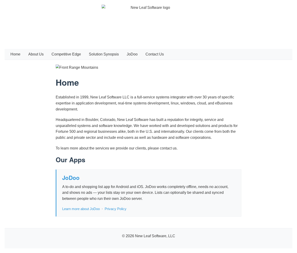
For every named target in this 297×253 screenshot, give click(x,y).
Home (15, 54)
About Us (36, 54)
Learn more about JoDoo (81, 209)
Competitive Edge (66, 54)
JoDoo (132, 54)
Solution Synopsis (104, 54)
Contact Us (154, 54)
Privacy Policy (115, 209)
